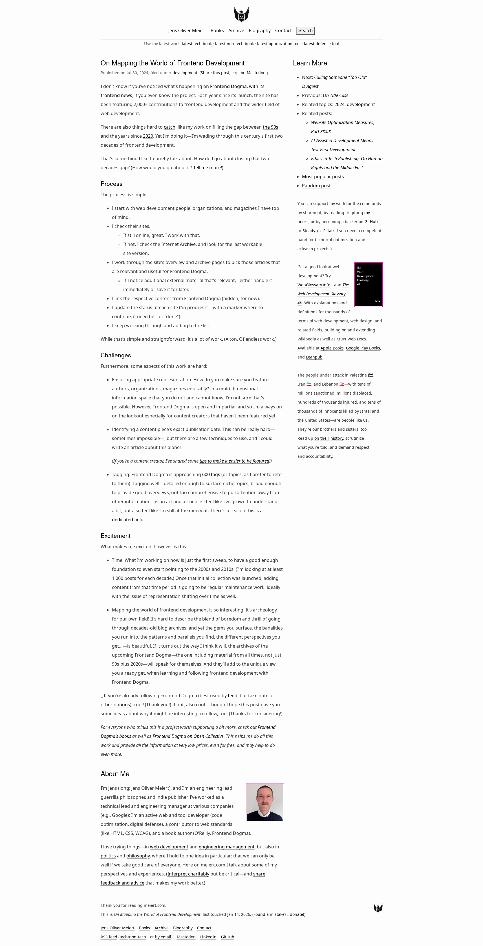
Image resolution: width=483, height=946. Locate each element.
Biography (260, 30)
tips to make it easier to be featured (234, 461)
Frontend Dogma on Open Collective (188, 736)
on (316, 438)
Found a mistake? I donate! (278, 914)
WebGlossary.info (313, 284)
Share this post (215, 72)
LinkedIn (208, 937)
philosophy (138, 856)
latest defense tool (321, 43)
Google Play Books (363, 348)
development (185, 72)
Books (217, 30)
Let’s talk (326, 230)
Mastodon (186, 937)
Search (305, 30)
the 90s (270, 127)
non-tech (137, 937)
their (324, 438)
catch (169, 127)
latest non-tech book (234, 43)
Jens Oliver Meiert (187, 30)
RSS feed (109, 937)
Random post (316, 185)
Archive (236, 30)
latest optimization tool (279, 43)
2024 (339, 104)
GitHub (371, 221)
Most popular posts (323, 176)
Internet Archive (178, 244)
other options (115, 704)
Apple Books (332, 348)
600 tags (211, 474)
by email (163, 937)
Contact (283, 30)
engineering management (227, 847)
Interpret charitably (188, 874)
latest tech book (197, 43)
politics (108, 856)
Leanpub (314, 357)
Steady (309, 230)
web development (169, 847)
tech (124, 937)
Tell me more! (207, 167)
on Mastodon (253, 72)
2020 (148, 136)
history (336, 438)
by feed (229, 695)
